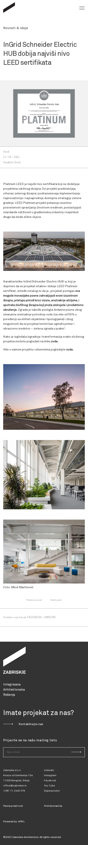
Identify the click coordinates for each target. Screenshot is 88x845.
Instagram (50, 775)
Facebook (50, 780)
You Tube (49, 785)
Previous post (34, 600)
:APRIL (21, 822)
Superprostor (52, 791)
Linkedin (49, 770)
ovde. (54, 341)
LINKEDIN (50, 617)
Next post (56, 600)
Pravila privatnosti (13, 806)
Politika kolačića (53, 806)
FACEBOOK (34, 617)
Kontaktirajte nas (31, 724)
